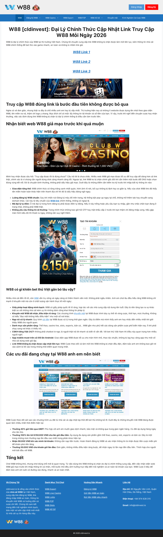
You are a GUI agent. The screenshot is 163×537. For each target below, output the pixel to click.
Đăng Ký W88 (32, 18)
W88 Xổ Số (95, 18)
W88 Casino (50, 18)
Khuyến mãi (113, 18)
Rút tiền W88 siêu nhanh (95, 497)
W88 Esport (68, 18)
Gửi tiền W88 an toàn (94, 493)
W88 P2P (82, 18)
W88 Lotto (50, 497)
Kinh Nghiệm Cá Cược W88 (133, 18)
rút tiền (45, 319)
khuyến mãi (79, 313)
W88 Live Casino (53, 493)
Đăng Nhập (136, 7)
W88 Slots (50, 505)
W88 (20, 18)
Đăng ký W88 (90, 489)
